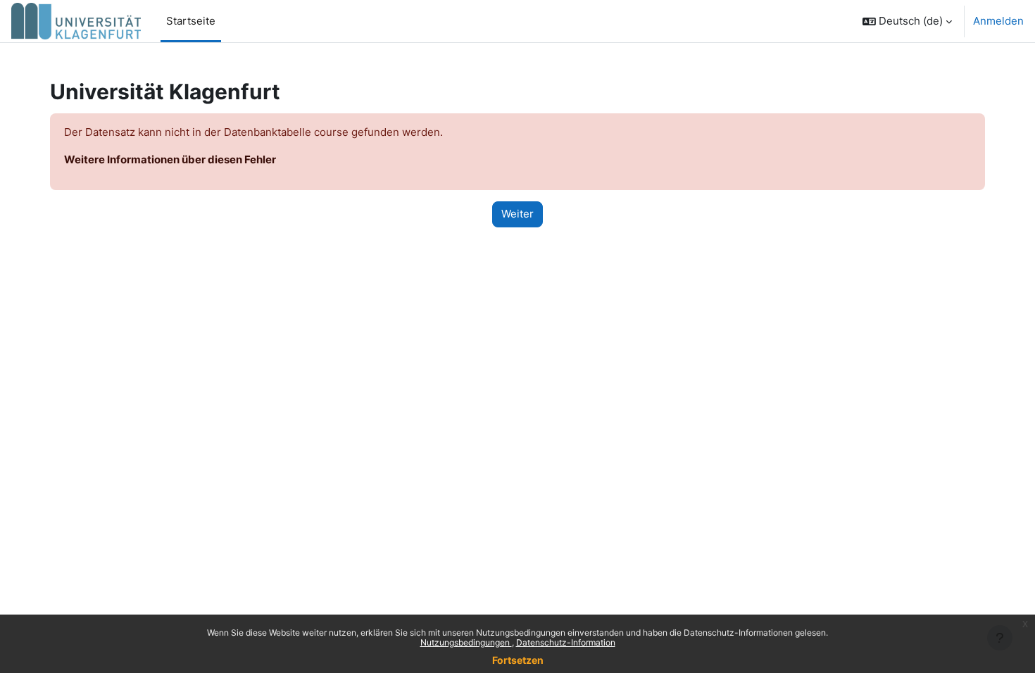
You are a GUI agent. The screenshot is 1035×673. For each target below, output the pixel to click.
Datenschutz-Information (565, 642)
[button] (907, 21)
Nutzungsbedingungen (466, 642)
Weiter (517, 213)
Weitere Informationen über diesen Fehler (170, 159)
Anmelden (998, 20)
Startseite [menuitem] (190, 20)
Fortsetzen (518, 660)
